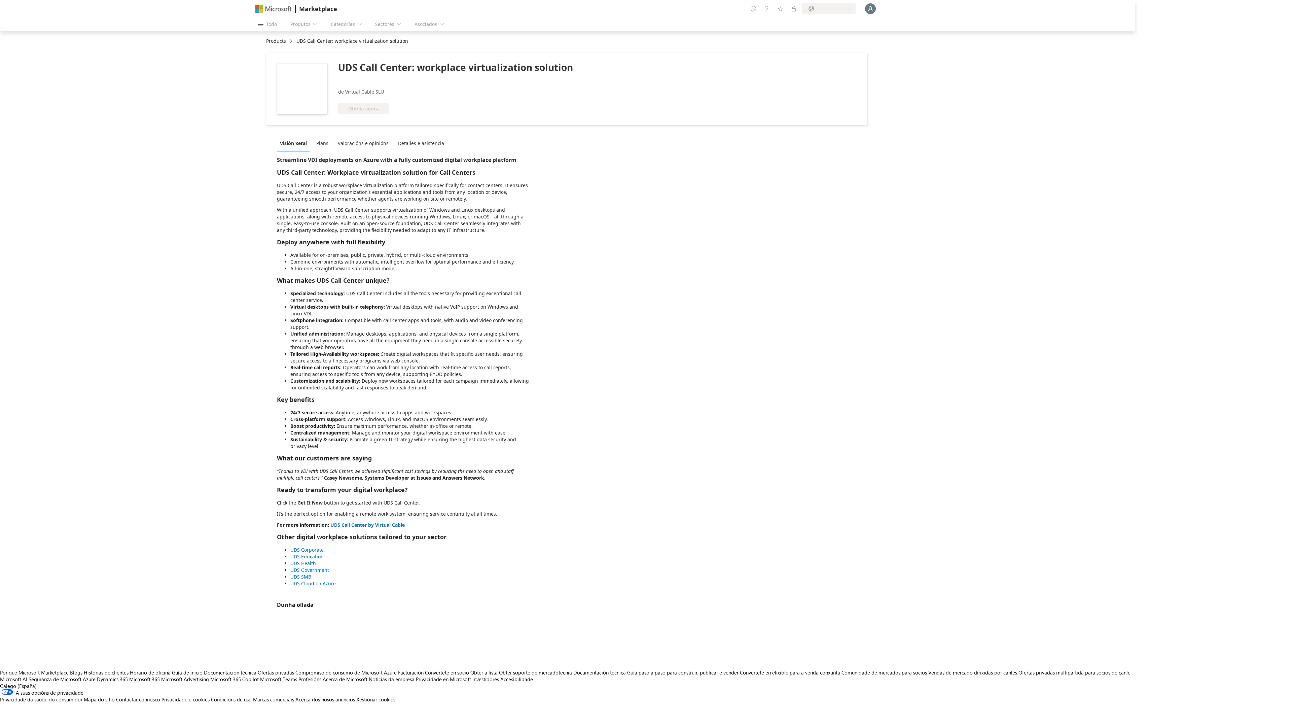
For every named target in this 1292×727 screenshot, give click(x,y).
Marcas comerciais (273, 699)
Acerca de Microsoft (345, 679)
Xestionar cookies (375, 699)
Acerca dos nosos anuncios (325, 699)
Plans (322, 143)
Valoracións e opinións (363, 143)
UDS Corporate (307, 550)
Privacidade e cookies (186, 699)
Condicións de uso (231, 699)
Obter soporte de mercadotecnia (535, 672)
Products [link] (276, 41)
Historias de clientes (106, 672)
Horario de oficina (150, 672)
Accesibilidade (516, 679)
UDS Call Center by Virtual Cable (367, 525)
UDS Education (307, 556)
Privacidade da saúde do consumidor (41, 699)
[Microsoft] (273, 9)
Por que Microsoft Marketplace (34, 672)
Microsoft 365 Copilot (234, 679)
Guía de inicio (187, 672)
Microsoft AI (13, 679)
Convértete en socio (447, 672)
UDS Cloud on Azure (313, 583)
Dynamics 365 (112, 679)
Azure (89, 679)
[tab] (295, 143)
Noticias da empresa (392, 679)
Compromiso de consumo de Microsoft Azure (346, 672)
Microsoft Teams (278, 679)
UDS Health (303, 563)
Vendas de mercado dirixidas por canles (972, 672)
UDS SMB (300, 577)
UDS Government (309, 570)
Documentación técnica (230, 672)
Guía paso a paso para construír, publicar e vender (683, 672)
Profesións (309, 679)
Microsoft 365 (144, 679)
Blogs (76, 672)
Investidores (485, 679)
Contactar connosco (138, 699)
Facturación (411, 672)
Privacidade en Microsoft (443, 679)
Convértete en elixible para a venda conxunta (790, 672)
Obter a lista (484, 672)
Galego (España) (18, 686)
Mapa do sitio (99, 699)
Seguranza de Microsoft (55, 679)
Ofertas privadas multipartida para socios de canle (1074, 672)
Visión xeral (293, 143)
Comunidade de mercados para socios (884, 672)
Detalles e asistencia (421, 143)
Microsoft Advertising (185, 679)
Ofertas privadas (276, 672)
